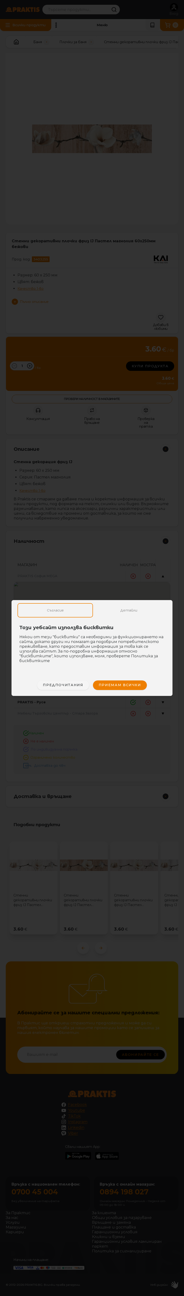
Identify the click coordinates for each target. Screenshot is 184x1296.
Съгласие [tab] (55, 610)
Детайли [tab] (128, 610)
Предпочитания (63, 685)
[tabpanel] (92, 646)
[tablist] (92, 610)
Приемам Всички (120, 685)
